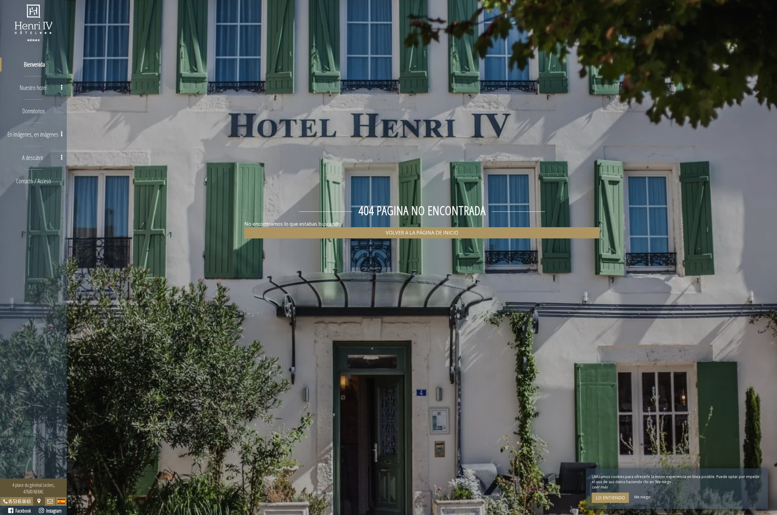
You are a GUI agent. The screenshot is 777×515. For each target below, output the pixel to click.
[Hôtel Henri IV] (33, 22)
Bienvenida (34, 64)
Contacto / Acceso (33, 181)
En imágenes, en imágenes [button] (32, 134)
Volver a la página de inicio (422, 232)
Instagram (53, 510)
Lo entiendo (610, 497)
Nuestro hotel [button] (32, 88)
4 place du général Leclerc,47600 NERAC (33, 488)
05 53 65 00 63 (19, 501)
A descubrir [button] (32, 158)
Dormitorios (33, 111)
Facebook (22, 510)
